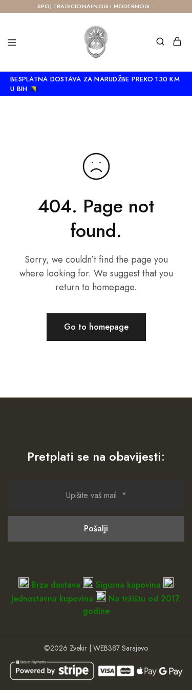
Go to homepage (96, 327)
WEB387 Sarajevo (120, 648)
